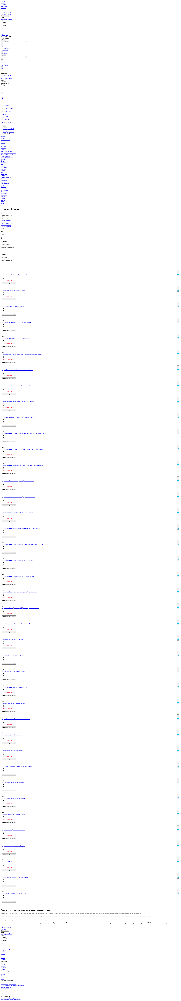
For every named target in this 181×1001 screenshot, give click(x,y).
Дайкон (3, 198)
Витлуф (3, 200)
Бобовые (3, 146)
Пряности (3, 144)
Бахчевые (3, 148)
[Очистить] (26, 41)
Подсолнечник (5, 183)
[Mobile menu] (2, 67)
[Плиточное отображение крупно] (2, 266)
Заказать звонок (4, 15)
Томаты (3, 974)
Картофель (4, 174)
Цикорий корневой (6, 177)
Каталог (3, 951)
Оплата (3, 966)
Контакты (3, 967)
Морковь (3, 162)
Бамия (2, 203)
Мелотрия (4, 191)
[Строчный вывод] (8, 266)
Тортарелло (4, 180)
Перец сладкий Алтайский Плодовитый (12, 985)
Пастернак (4, 188)
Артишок (3, 204)
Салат (2, 979)
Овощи (3, 954)
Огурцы (3, 159)
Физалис (3, 179)
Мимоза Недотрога (6, 987)
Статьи (3, 969)
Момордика (4, 190)
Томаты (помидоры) (7, 157)
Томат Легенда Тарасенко (8, 984)
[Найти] (2, 43)
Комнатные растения (7, 151)
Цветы (2, 141)
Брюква (3, 201)
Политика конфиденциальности (10, 998)
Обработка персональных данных (11, 999)
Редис (2, 164)
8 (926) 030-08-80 (6, 12)
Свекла (3, 166)
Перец (2, 161)
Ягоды (2, 149)
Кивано (3, 196)
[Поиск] (2, 93)
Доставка (3, 964)
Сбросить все (9, 215)
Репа (2, 172)
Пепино (3, 185)
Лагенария (4, 195)
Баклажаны (4, 167)
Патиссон (3, 187)
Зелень (3, 143)
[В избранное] (178, 273)
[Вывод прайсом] (10, 266)
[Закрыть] (2, 99)
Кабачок (3, 169)
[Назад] (4, 125)
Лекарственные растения (8, 153)
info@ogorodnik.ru (6, 19)
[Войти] (1, 94)
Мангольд (4, 193)
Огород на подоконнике (8, 154)
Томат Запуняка (5, 988)
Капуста (3, 170)
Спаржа (3, 182)
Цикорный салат (5, 175)
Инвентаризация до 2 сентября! (9, 283)
